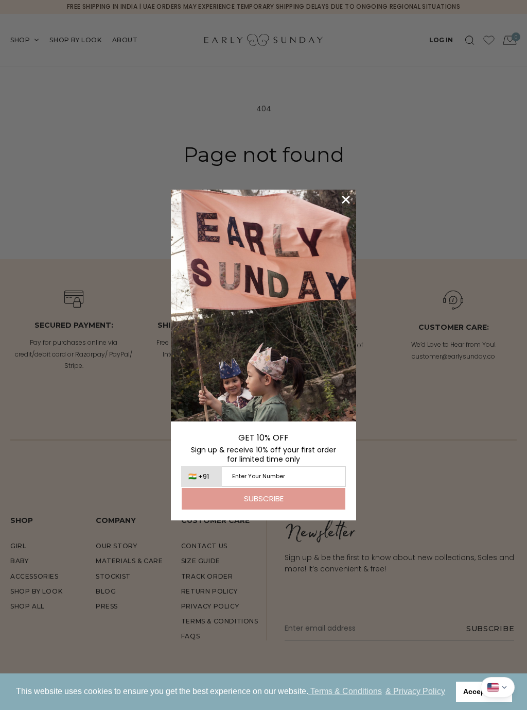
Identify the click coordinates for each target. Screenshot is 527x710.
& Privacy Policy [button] (415, 691)
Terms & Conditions (345, 691)
